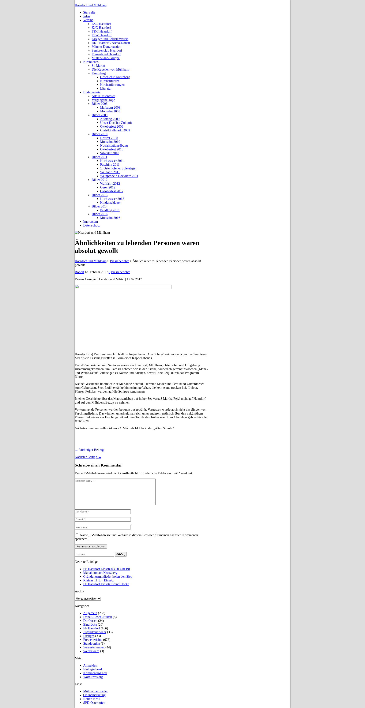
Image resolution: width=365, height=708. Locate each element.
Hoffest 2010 (109, 138)
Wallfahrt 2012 (110, 183)
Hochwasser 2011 (112, 160)
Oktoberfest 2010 (111, 149)
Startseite (89, 12)
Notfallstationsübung (114, 145)
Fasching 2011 (110, 164)
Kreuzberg (99, 73)
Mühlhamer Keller (95, 691)
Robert (79, 272)
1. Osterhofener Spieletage (117, 168)
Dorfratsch (90, 620)
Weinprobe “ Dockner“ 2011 (119, 176)
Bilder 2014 (100, 206)
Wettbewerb (91, 651)
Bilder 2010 (100, 134)
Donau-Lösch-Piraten (97, 617)
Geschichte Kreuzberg (115, 77)
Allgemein (90, 613)
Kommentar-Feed (95, 673)
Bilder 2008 (100, 103)
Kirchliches (90, 62)
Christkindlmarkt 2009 (115, 130)
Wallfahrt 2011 (110, 172)
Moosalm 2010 (110, 141)
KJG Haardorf (101, 27)
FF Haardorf (91, 628)
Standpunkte (91, 643)
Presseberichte (120, 272)
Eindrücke (90, 624)
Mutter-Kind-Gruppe (106, 58)
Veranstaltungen (94, 647)
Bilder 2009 (100, 115)
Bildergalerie (91, 92)
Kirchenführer (109, 81)
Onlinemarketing (94, 695)
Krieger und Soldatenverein (110, 39)
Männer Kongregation (106, 46)
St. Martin (98, 65)
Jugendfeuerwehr (94, 632)
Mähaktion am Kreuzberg (100, 572)
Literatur (106, 88)
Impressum (90, 221)
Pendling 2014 (110, 210)
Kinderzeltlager (110, 202)
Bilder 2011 (99, 157)
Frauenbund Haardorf (106, 54)
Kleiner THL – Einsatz (98, 580)
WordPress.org (93, 677)
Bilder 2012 (100, 179)
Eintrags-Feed (92, 669)
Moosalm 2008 (110, 111)
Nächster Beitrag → (88, 457)
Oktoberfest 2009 (111, 126)
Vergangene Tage (103, 100)
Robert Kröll (91, 699)
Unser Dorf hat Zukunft (116, 122)
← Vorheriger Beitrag (89, 450)
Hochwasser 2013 (112, 199)
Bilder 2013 (100, 195)
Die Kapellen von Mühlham (110, 69)
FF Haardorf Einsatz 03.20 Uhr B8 (106, 569)
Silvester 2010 (109, 153)
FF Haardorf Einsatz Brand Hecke (106, 584)
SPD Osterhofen (94, 702)
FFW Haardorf (102, 35)
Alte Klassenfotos (103, 96)
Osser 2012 (107, 187)
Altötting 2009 (110, 119)
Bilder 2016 (100, 214)
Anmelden (90, 665)
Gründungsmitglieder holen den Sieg (107, 576)
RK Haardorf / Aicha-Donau (111, 43)
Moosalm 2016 (110, 218)
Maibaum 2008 (110, 107)
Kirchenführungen (112, 84)
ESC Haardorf (101, 24)
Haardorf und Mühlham (90, 5)
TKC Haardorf (102, 31)
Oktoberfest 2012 (111, 191)
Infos (86, 16)
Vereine (88, 20)
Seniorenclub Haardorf (107, 50)
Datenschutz (91, 225)
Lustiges (88, 636)
